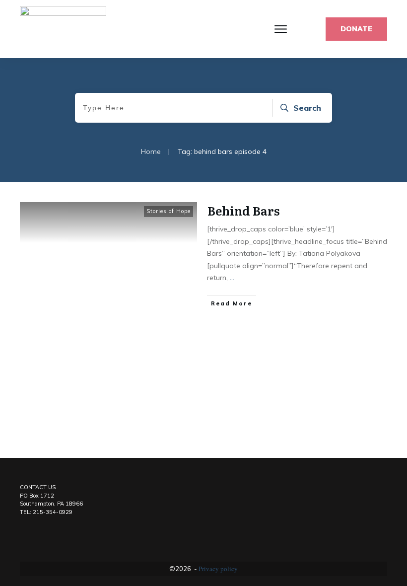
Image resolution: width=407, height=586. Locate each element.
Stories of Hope (168, 211)
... (232, 277)
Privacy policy (218, 568)
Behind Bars (243, 210)
